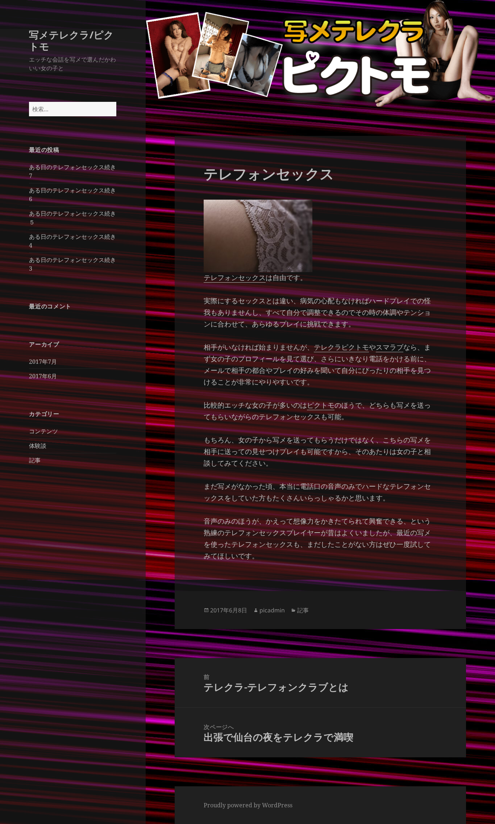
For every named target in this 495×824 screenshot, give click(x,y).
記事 (35, 460)
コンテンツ (43, 431)
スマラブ (389, 347)
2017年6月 (43, 376)
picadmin (272, 610)
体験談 (37, 446)
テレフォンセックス (235, 277)
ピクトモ (320, 405)
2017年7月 (43, 362)
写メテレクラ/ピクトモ (71, 40)
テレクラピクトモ (341, 347)
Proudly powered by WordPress (248, 805)
